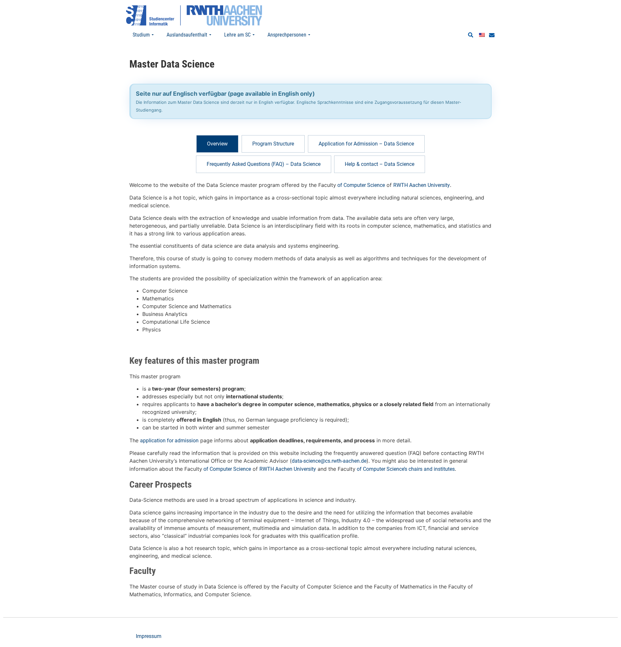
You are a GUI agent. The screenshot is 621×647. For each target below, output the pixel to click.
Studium (141, 35)
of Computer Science (360, 185)
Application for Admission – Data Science (366, 144)
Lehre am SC (237, 35)
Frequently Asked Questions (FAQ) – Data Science (264, 164)
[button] (470, 35)
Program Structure (273, 144)
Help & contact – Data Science (379, 164)
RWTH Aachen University (421, 185)
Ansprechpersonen (286, 35)
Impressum (148, 636)
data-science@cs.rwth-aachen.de (329, 461)
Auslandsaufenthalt (187, 35)
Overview (217, 144)
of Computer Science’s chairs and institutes (405, 469)
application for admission (169, 440)
